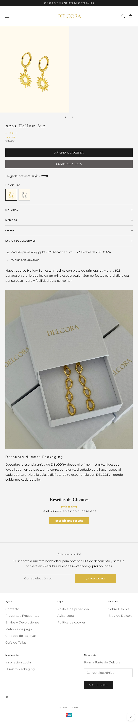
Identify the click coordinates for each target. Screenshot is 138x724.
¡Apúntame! (95, 578)
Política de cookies (71, 622)
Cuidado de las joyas (21, 636)
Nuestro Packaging (20, 669)
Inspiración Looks (18, 662)
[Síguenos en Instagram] (7, 697)
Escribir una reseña (69, 520)
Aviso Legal (66, 616)
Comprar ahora (69, 163)
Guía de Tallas (15, 642)
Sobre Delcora (119, 609)
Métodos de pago (18, 629)
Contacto (12, 609)
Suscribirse (98, 685)
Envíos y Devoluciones (22, 622)
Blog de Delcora (120, 616)
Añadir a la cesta (68, 152)
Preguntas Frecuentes (22, 616)
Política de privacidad (73, 609)
